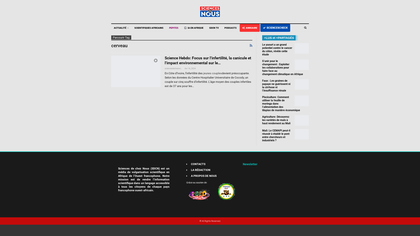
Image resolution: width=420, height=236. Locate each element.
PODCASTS (230, 28)
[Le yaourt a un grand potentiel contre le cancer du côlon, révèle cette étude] (302, 48)
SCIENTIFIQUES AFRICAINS (148, 28)
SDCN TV (214, 28)
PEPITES (173, 28)
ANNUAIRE (251, 28)
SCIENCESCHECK (277, 27)
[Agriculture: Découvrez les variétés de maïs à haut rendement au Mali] (302, 120)
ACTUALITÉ (120, 28)
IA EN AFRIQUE (195, 28)
